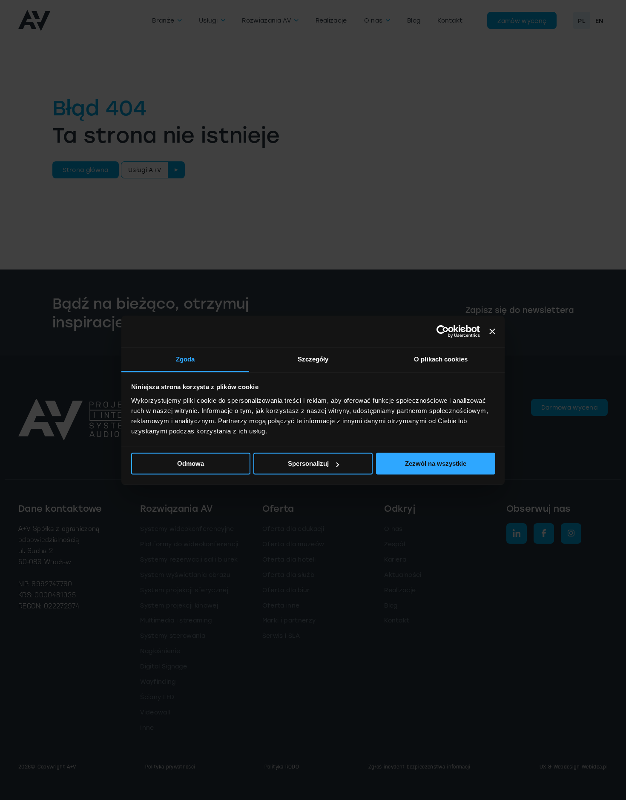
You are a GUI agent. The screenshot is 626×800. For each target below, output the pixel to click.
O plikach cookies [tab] (441, 359)
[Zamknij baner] (492, 331)
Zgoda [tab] (185, 359)
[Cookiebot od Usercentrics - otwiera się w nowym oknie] (442, 331)
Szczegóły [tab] (313, 359)
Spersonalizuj (308, 463)
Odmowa (190, 463)
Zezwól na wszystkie (435, 463)
